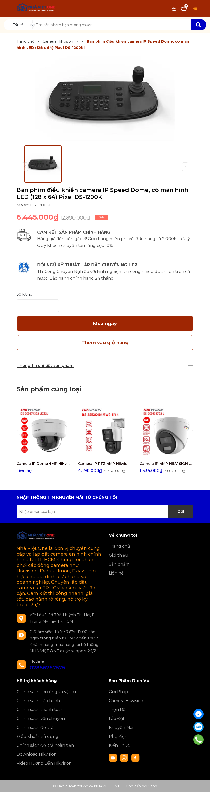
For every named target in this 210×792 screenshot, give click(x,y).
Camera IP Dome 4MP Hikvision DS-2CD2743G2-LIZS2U (43, 463)
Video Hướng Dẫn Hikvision (44, 763)
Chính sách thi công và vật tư (46, 691)
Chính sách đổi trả (35, 727)
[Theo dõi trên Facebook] (135, 757)
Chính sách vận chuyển (41, 718)
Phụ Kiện (118, 736)
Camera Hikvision (126, 700)
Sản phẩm (119, 564)
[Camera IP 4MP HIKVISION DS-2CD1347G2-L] (166, 431)
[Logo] (36, 8)
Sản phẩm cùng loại (49, 389)
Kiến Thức (119, 745)
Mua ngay (105, 323)
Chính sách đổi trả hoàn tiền (45, 745)
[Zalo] (198, 727)
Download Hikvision (37, 754)
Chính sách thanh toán (40, 709)
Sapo (152, 786)
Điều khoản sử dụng (37, 736)
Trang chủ (119, 546)
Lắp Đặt (117, 718)
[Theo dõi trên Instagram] (124, 757)
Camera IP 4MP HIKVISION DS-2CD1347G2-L (166, 463)
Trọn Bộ (117, 709)
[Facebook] (198, 714)
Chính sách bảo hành (38, 700)
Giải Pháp (118, 691)
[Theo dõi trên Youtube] (113, 757)
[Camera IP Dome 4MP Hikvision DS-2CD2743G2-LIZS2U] (43, 431)
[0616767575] (198, 739)
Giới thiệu (118, 555)
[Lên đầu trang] (201, 783)
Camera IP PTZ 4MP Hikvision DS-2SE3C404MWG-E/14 (105, 463)
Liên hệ (116, 573)
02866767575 (47, 667)
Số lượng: (25, 294)
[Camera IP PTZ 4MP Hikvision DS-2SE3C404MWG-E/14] (105, 431)
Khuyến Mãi (121, 727)
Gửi (180, 511)
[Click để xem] (105, 99)
